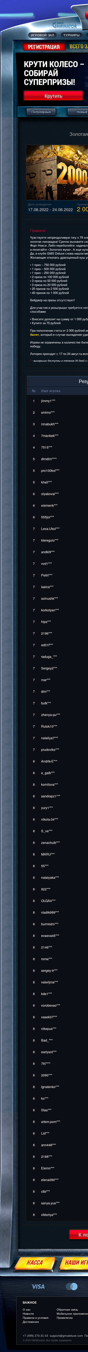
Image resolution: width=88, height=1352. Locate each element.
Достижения (31, 1321)
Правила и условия (36, 1317)
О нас (26, 1309)
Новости (28, 1313)
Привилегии (65, 1317)
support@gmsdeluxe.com (66, 1335)
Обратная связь (67, 1309)
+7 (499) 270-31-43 (35, 1335)
